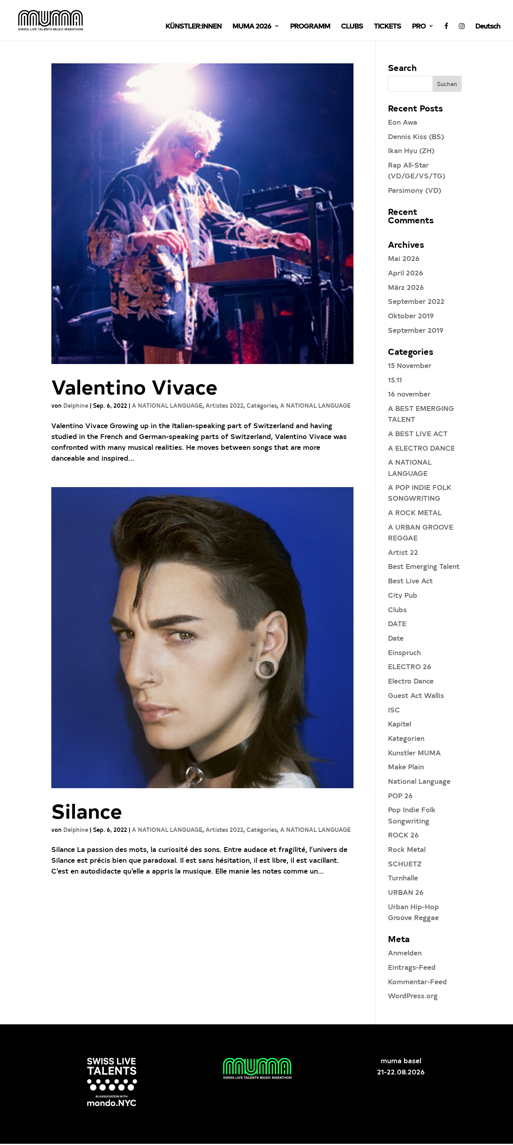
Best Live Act (410, 580)
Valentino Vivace (134, 386)
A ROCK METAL (415, 512)
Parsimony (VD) (414, 189)
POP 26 (400, 795)
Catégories (261, 405)
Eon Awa (402, 121)
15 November (409, 365)
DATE (397, 623)
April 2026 (405, 272)
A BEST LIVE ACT (418, 433)
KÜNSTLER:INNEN (194, 26)
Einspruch (404, 652)
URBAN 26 (406, 891)
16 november (409, 393)
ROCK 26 (403, 834)
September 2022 (416, 300)
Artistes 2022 (224, 405)
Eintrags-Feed (412, 966)
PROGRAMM (310, 26)
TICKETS (387, 26)
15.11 (395, 379)
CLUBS (352, 26)
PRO (419, 26)
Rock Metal (407, 849)
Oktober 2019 (411, 315)
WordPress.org (413, 995)
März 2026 (406, 286)
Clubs (397, 609)
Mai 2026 (404, 258)
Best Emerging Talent (424, 565)
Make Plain (406, 766)
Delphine (75, 405)
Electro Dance (411, 680)
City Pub (402, 594)
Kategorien (406, 737)
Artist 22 (403, 551)
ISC (394, 709)
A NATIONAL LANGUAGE (167, 405)
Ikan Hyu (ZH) (411, 150)
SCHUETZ (405, 863)
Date (396, 637)
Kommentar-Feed (417, 981)
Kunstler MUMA (414, 752)
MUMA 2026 (251, 26)
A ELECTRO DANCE (421, 447)
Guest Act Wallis (416, 695)
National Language (419, 780)
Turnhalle (403, 877)
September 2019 (416, 329)
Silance (86, 810)
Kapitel (399, 723)
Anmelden (405, 952)
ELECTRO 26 (409, 666)
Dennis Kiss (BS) (416, 136)
